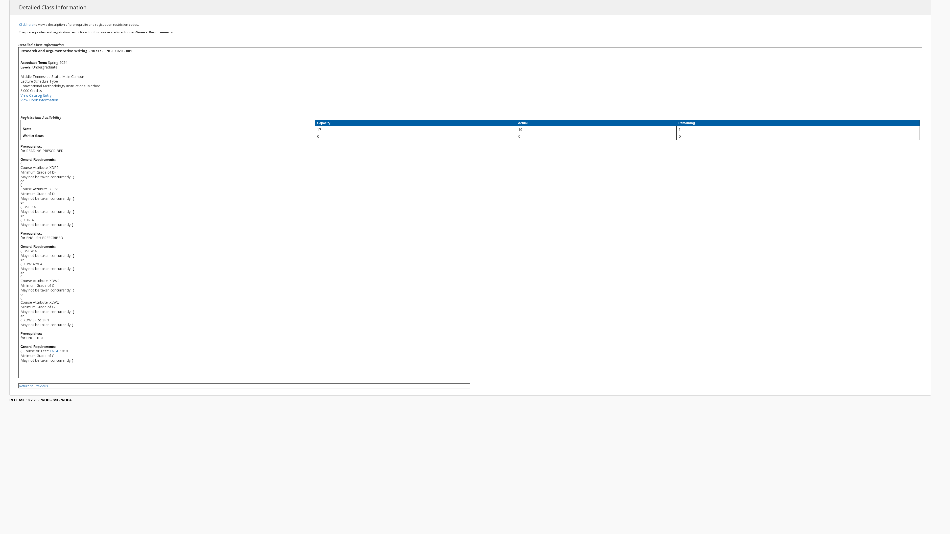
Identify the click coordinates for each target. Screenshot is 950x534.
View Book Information (39, 100)
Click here (26, 24)
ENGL (54, 351)
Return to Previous (33, 386)
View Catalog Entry (36, 95)
